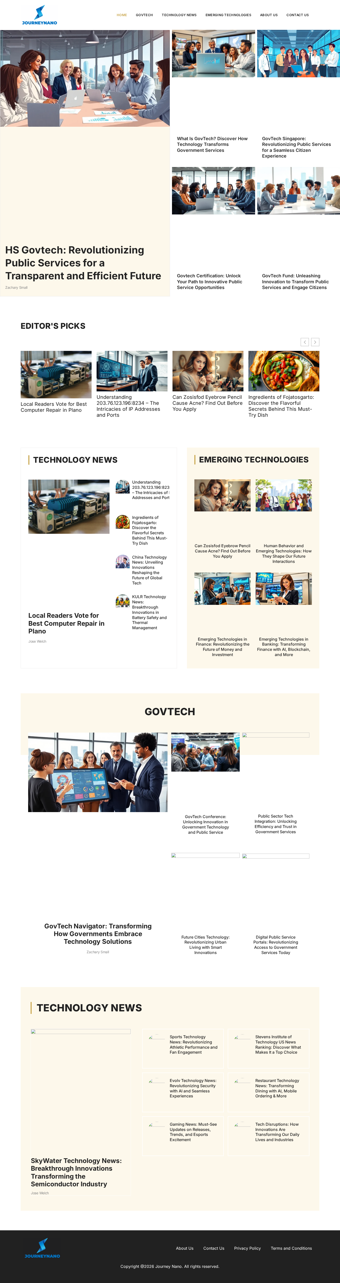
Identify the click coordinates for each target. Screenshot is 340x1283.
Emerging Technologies (228, 15)
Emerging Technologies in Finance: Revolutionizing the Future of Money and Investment (222, 647)
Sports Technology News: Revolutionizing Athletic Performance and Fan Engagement (194, 1044)
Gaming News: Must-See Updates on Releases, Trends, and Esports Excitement (193, 1131)
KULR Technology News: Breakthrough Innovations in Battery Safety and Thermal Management (149, 612)
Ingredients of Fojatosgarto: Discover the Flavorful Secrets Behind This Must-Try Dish (281, 406)
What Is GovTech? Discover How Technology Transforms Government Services (212, 144)
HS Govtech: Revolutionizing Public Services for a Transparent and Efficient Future (83, 263)
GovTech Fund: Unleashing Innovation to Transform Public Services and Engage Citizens (295, 281)
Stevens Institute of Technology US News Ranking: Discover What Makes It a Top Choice (278, 1044)
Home (122, 15)
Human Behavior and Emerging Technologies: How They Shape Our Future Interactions (284, 553)
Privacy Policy (247, 1248)
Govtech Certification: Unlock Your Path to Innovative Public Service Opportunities (209, 281)
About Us (269, 15)
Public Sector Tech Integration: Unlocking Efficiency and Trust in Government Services (276, 824)
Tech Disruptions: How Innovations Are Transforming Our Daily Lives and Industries (277, 1131)
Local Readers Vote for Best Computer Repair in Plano (54, 407)
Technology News (179, 15)
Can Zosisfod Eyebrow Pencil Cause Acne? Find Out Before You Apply (207, 403)
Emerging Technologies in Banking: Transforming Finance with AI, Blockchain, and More (283, 647)
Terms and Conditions (291, 1248)
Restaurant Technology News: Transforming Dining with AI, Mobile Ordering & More (277, 1088)
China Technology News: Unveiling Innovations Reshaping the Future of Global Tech (149, 570)
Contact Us (297, 15)
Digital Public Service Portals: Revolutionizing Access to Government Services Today (275, 944)
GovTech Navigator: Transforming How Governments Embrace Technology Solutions (98, 933)
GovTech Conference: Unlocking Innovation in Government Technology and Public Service (205, 824)
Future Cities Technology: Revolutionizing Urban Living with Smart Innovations (205, 944)
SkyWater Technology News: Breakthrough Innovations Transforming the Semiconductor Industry (76, 1172)
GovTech (144, 15)
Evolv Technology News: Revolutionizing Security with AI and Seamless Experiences (193, 1088)
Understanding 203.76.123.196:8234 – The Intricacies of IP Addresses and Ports (128, 406)
